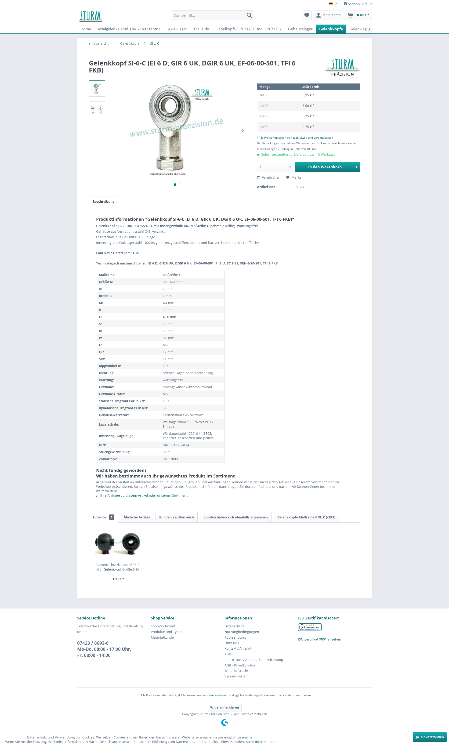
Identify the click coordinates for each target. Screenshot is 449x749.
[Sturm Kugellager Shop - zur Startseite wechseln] (91, 16)
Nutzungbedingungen (241, 632)
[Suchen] (249, 15)
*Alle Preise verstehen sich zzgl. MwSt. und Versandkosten (295, 138)
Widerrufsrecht (236, 670)
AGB (227, 654)
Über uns (231, 642)
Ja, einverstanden (430, 737)
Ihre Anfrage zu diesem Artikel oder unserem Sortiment (143, 495)
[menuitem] (213, 15)
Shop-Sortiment (163, 626)
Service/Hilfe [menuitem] (358, 4)
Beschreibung (103, 201)
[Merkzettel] (307, 15)
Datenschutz (234, 626)
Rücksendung (235, 637)
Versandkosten (236, 676)
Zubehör (102, 517)
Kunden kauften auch (176, 517)
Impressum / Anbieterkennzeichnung (253, 659)
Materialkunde (162, 637)
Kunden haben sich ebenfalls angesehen (235, 517)
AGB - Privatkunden (239, 665)
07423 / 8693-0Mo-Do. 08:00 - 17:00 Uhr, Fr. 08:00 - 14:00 (104, 649)
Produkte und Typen (167, 632)
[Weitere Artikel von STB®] (342, 67)
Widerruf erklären (224, 707)
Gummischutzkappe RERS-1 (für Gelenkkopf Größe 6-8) (118, 567)
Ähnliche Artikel (137, 517)
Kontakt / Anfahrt (237, 648)
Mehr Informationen (262, 741)
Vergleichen (270, 177)
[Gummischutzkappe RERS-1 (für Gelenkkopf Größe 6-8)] (118, 543)
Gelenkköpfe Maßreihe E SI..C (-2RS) (306, 517)
